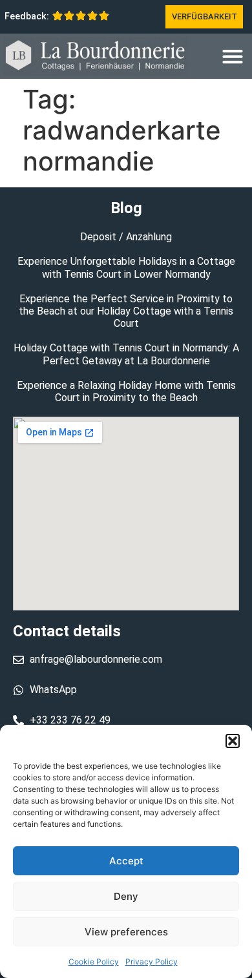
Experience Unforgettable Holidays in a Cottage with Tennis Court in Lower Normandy (126, 267)
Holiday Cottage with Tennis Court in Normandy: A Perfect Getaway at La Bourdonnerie (126, 354)
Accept (126, 861)
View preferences (126, 932)
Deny (126, 896)
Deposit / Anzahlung (126, 237)
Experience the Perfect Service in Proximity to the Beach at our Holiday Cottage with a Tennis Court (126, 311)
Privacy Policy (151, 961)
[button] (232, 740)
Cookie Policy (93, 961)
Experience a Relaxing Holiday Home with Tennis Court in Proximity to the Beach (126, 391)
